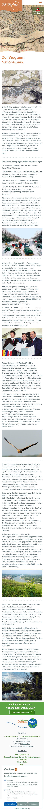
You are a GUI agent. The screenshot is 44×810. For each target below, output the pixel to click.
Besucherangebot (22, 754)
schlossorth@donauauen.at (24, 746)
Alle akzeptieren (10, 804)
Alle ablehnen (33, 804)
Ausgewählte (22, 804)
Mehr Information (11, 800)
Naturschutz (22, 762)
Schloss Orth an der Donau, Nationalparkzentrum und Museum (22, 758)
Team (22, 764)
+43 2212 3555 (25, 744)
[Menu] (40, 2)
